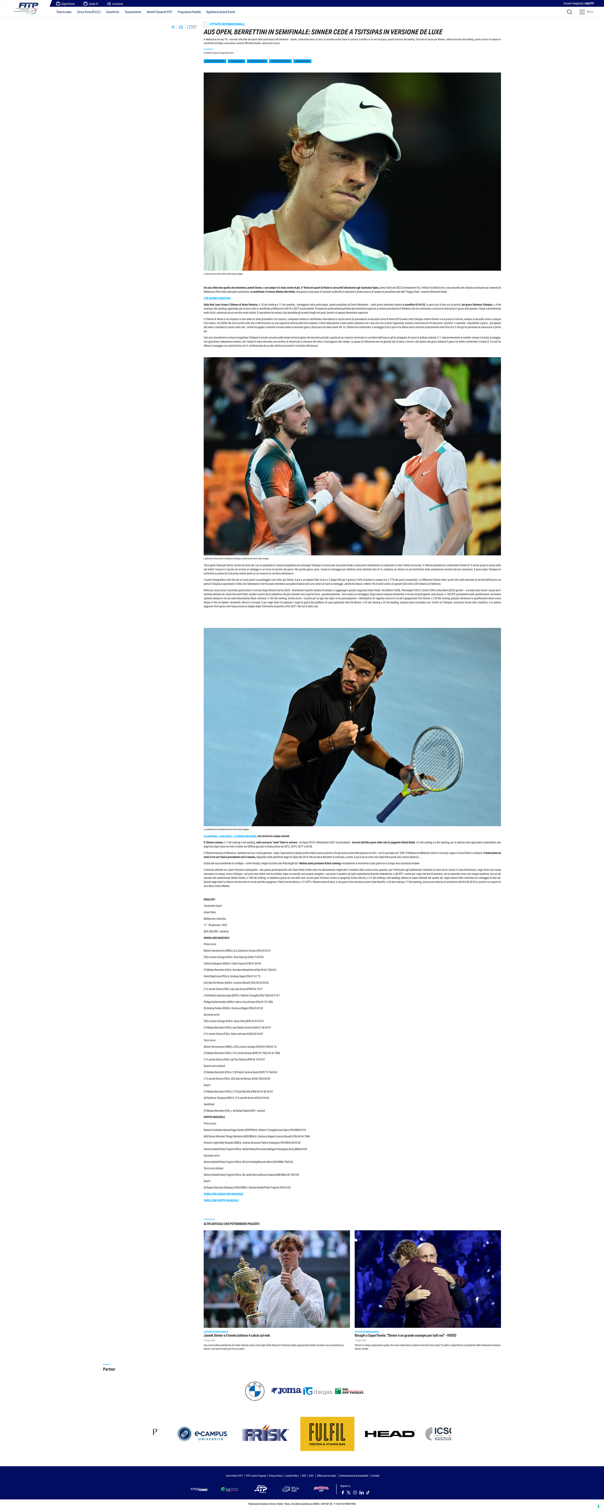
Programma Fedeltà (189, 12)
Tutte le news (63, 12)
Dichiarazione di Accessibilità (353, 1475)
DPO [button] (304, 1475)
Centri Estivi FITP (234, 1475)
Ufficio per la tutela (326, 1475)
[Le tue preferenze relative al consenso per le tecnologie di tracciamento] (598, 1506)
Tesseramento (133, 12)
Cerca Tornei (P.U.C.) (89, 12)
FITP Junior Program (256, 1475)
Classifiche (112, 12)
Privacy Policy (276, 1475)
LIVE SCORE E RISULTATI (217, 298)
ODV (311, 1475)
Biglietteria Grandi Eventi (220, 12)
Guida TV (93, 4)
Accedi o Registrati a (579, 3)
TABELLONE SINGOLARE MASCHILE (223, 1194)
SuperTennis (68, 4)
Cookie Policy (292, 1475)
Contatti (375, 1475)
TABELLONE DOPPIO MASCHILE (221, 1200)
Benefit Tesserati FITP (159, 12)
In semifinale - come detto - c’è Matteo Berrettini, (230, 836)
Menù (589, 12)
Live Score (117, 4)
